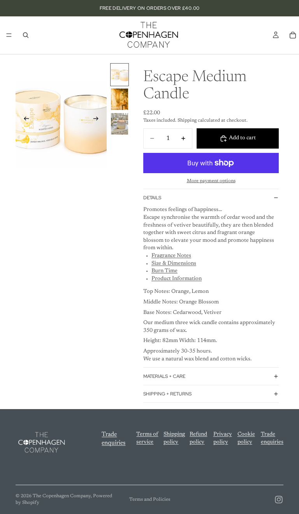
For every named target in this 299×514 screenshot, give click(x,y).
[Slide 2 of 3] (119, 99)
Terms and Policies (149, 499)
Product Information (176, 279)
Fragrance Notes (171, 256)
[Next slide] (98, 120)
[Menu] (9, 35)
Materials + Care (164, 376)
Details (152, 198)
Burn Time (164, 271)
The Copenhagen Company (62, 496)
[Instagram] (278, 499)
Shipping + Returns (167, 394)
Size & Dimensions (173, 263)
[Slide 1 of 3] (119, 74)
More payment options (211, 181)
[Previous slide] (24, 120)
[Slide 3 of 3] (119, 124)
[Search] (25, 35)
